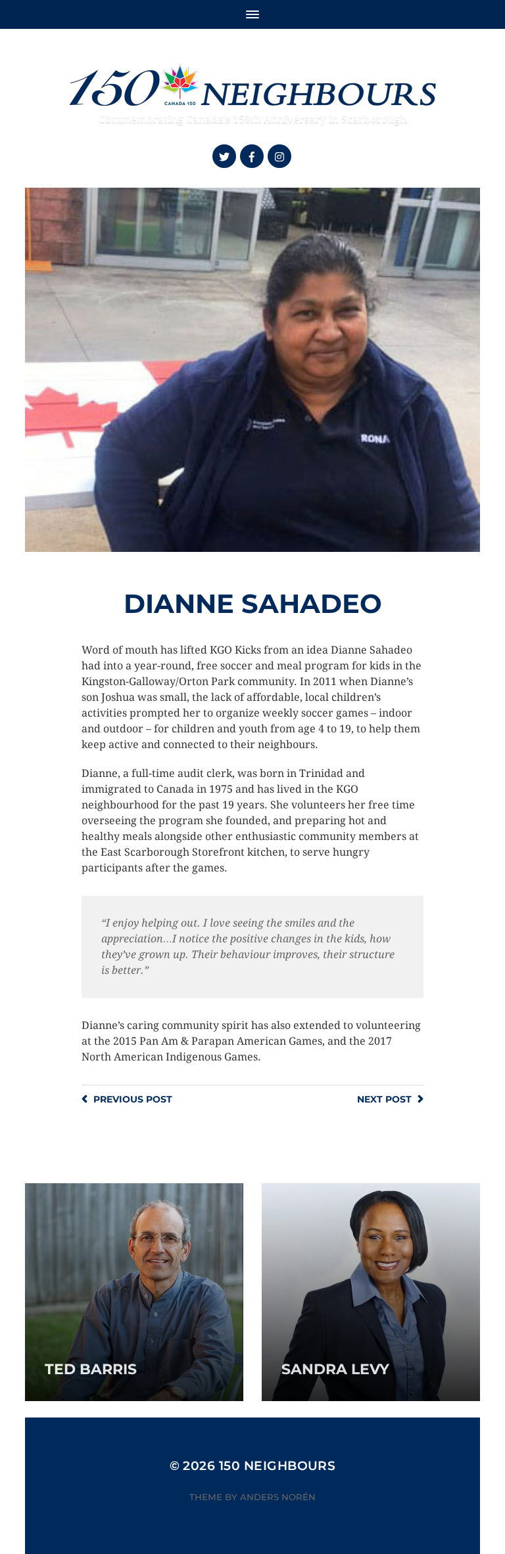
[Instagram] (279, 156)
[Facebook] (252, 156)
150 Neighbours (277, 1465)
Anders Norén (278, 1497)
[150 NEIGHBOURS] (252, 83)
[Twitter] (224, 156)
